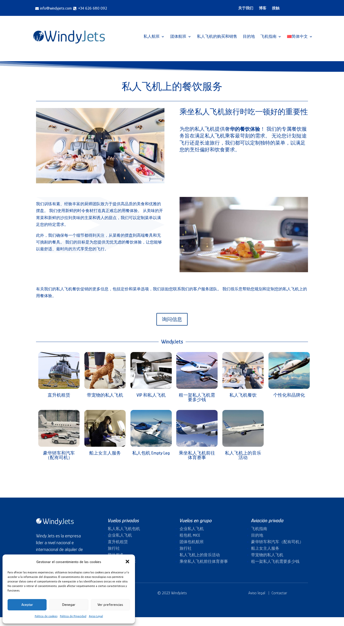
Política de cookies (46, 616)
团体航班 (178, 36)
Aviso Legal (96, 616)
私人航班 (152, 36)
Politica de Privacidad (73, 616)
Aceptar (27, 604)
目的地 (249, 36)
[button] (127, 561)
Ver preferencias (110, 604)
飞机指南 (268, 36)
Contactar (279, 593)
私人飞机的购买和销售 (217, 36)
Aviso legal (256, 593)
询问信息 (172, 319)
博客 (262, 8)
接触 (276, 8)
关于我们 (245, 8)
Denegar (68, 604)
